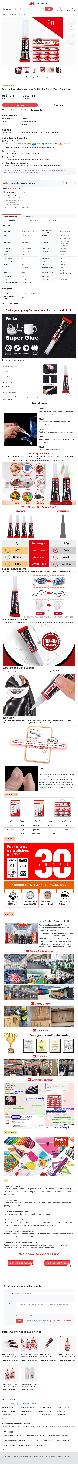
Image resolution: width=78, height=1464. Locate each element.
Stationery (20, 14)
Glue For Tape (46, 1440)
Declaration (60, 1456)
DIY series (60, 1415)
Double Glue (34, 1440)
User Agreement (50, 1456)
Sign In (5, 207)
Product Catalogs (30, 1403)
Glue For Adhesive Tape (62, 1440)
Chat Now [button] (59, 105)
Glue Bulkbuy (40, 1445)
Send (19, 1321)
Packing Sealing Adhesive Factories (15, 1440)
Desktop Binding (26, 1411)
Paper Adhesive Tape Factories (57, 1436)
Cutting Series (6, 1415)
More (4, 1449)
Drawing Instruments (8, 1411)
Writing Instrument (26, 1407)
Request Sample (36, 110)
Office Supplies (12, 14)
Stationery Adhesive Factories (34, 1436)
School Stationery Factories (12, 1436)
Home (3, 14)
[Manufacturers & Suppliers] (39, 3)
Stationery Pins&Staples (46, 1411)
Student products (7, 1407)
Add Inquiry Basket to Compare (39, 77)
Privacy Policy (69, 1456)
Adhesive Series (62, 1411)
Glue (27, 14)
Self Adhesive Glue (9, 1445)
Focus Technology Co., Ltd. (25, 1456)
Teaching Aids (25, 1415)
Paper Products (62, 1407)
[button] (69, 220)
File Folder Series (44, 1407)
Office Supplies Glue (25, 1445)
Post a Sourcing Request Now (60, 1321)
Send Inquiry (20, 105)
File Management (44, 1415)
